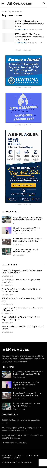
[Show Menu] (3, 3)
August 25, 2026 (19, 255)
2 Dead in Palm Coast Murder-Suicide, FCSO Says (26, 250)
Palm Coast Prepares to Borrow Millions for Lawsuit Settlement (27, 240)
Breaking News (7, 455)
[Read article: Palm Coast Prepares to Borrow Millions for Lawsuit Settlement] (6, 241)
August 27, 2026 (19, 233)
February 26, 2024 (33, 29)
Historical (37, 455)
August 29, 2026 (19, 223)
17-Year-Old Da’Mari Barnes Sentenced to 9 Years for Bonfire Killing (29, 23)
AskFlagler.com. (12, 462)
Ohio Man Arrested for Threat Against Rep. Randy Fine (26, 229)
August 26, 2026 (19, 244)
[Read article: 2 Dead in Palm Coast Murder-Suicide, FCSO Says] (6, 251)
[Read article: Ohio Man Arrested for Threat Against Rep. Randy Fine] (6, 230)
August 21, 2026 (8, 332)
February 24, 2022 (33, 42)
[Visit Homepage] (23, 3)
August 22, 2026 (8, 322)
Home (4, 11)
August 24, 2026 (8, 313)
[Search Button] (44, 3)
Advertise (16, 458)
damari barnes (17, 11)
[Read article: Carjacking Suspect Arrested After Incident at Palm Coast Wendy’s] (6, 219)
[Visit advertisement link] (23, 70)
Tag (9, 11)
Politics (18, 455)
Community (6, 458)
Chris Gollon (21, 29)
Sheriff (27, 455)
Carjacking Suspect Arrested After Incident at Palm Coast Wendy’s (28, 218)
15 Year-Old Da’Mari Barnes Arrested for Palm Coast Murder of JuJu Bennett (29, 36)
